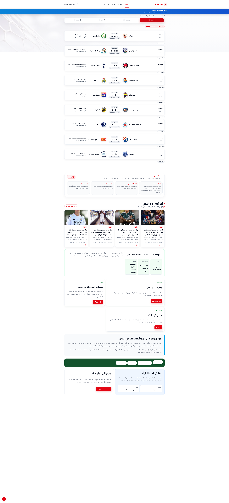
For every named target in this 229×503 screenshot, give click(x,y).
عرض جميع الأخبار (72, 206)
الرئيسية (127, 4)
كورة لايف (106, 4)
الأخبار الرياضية (121, 363)
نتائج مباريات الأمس (145, 363)
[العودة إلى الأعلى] (4, 499)
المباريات (120, 4)
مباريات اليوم (158, 362)
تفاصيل (160, 43)
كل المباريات (98, 302)
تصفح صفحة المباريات (103, 389)
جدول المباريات (156, 301)
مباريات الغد (132, 363)
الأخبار (113, 4)
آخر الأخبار (70, 177)
